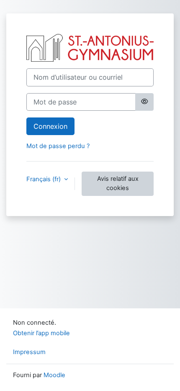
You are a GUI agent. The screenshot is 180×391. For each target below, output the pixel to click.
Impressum (29, 352)
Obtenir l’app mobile (41, 333)
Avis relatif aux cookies (118, 183)
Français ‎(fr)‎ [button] (44, 179)
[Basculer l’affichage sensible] (144, 102)
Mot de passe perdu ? (58, 146)
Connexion (50, 126)
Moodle (54, 375)
